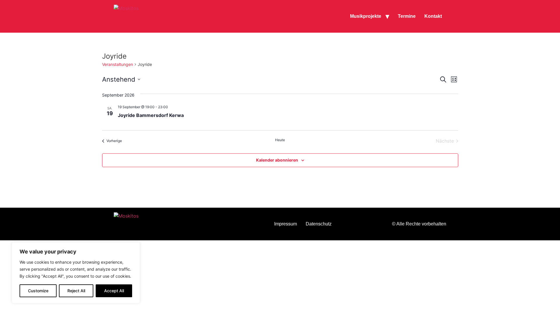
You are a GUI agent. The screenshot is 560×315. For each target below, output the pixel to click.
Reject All (76, 290)
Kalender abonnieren (277, 160)
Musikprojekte (365, 16)
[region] (76, 272)
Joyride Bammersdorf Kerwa (151, 115)
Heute (280, 140)
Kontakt (433, 16)
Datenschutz (319, 223)
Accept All (114, 290)
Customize (38, 290)
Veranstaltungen (117, 64)
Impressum (285, 223)
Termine (407, 16)
